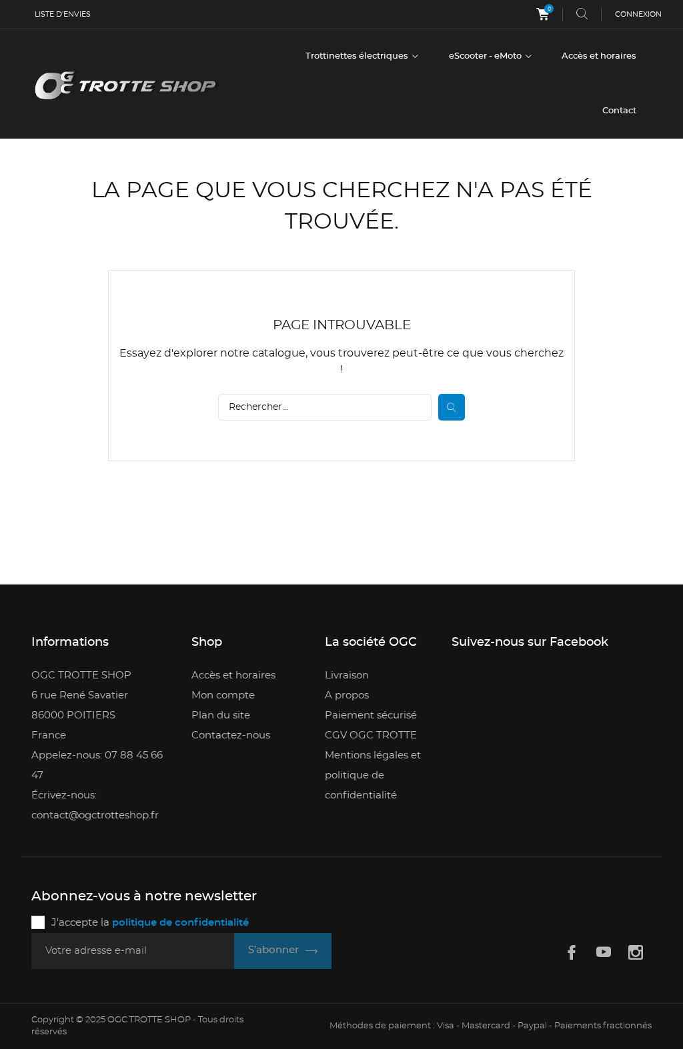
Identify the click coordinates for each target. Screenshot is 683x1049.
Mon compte (223, 695)
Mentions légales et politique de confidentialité (373, 775)
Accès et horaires (599, 56)
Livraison (347, 675)
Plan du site (220, 715)
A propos (347, 695)
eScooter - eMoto (486, 56)
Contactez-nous (230, 735)
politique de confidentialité (180, 923)
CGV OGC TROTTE (371, 735)
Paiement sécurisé (371, 715)
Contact (619, 111)
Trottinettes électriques (357, 56)
